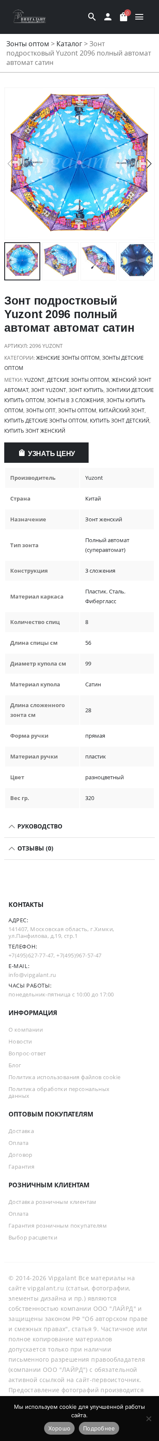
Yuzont (34, 379)
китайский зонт (122, 410)
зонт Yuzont (48, 390)
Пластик (95, 591)
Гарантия (21, 1166)
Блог (15, 1065)
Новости (20, 1041)
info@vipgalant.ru (32, 975)
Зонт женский (103, 519)
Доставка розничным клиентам (52, 1202)
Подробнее (99, 1428)
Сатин (93, 684)
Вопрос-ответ (27, 1053)
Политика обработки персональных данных (58, 1092)
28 (88, 710)
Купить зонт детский (119, 420)
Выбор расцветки (32, 1237)
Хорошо (59, 1428)
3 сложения (100, 570)
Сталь (116, 591)
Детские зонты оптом (78, 379)
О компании (25, 1029)
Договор (20, 1154)
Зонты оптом (27, 43)
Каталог (69, 43)
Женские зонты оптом (68, 357)
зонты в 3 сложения (75, 400)
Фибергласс (100, 601)
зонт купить (86, 390)
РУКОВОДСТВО (39, 826)
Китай (93, 498)
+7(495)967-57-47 (78, 955)
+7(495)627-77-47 (30, 955)
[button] (149, 163)
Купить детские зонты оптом (45, 420)
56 (88, 642)
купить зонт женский (34, 430)
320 (89, 798)
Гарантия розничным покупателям (57, 1225)
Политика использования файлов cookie (64, 1077)
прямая (95, 735)
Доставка (21, 1131)
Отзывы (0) (34, 848)
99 (88, 663)
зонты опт (41, 410)
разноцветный (104, 777)
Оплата (18, 1143)
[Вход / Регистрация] (108, 17)
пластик (95, 756)
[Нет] (148, 1418)
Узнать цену (51, 453)
